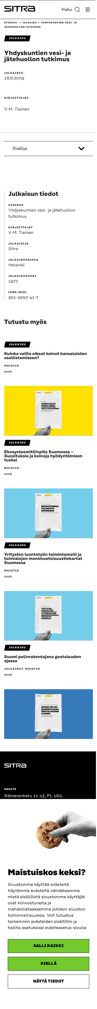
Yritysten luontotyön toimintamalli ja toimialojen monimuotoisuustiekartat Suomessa (43, 558)
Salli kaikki (48, 946)
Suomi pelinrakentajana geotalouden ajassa (42, 659)
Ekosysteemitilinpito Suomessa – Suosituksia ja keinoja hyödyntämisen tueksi (43, 456)
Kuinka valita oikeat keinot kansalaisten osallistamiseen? (45, 356)
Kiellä (49, 963)
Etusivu (10, 23)
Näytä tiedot (48, 981)
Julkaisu (29, 23)
